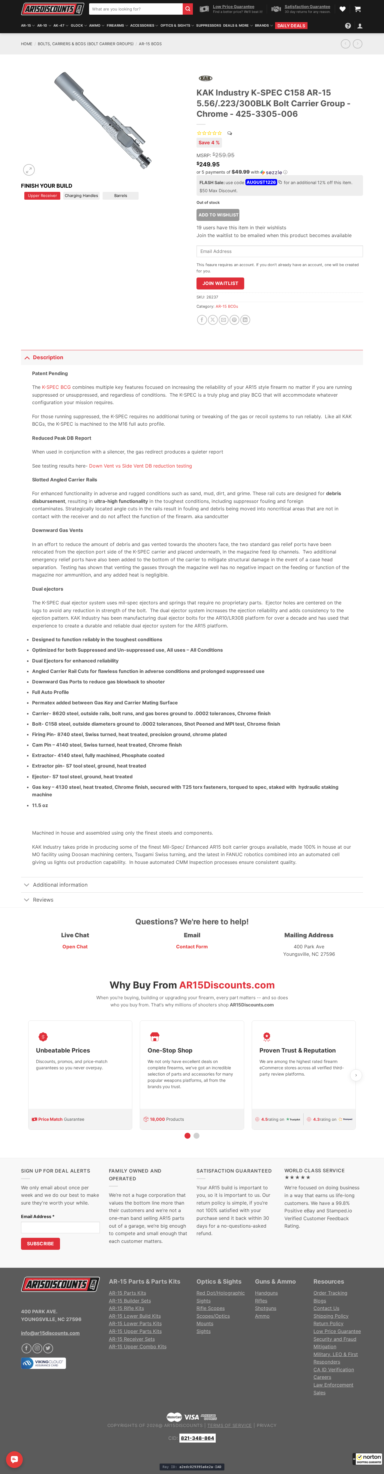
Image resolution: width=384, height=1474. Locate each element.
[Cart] (358, 9)
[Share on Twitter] (213, 320)
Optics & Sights (175, 25)
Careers (322, 1377)
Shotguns (265, 1308)
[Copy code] (280, 183)
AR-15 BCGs (150, 44)
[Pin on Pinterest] (234, 320)
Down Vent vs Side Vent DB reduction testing (140, 466)
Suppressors (208, 25)
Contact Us (326, 1308)
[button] (367, 1459)
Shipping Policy (331, 1316)
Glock (77, 25)
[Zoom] (29, 170)
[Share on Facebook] (202, 320)
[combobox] (136, 9)
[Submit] (188, 9)
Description (48, 357)
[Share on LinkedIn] (245, 320)
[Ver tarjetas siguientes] (356, 1075)
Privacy (267, 1425)
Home (26, 44)
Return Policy (329, 1323)
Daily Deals (291, 25)
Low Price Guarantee (337, 1331)
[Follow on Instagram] (37, 1348)
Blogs (320, 1301)
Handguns (266, 1293)
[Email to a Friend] (224, 320)
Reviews (43, 900)
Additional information (60, 885)
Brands (262, 25)
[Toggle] (27, 357)
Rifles (261, 1301)
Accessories (142, 25)
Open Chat (75, 947)
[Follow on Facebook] (27, 1348)
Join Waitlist (220, 283)
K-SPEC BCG (56, 387)
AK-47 (58, 25)
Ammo (94, 25)
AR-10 (42, 25)
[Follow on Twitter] (48, 1348)
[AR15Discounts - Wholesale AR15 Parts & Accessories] (52, 9)
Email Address (38, 1216)
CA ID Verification (334, 1370)
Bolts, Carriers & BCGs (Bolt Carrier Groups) (86, 44)
